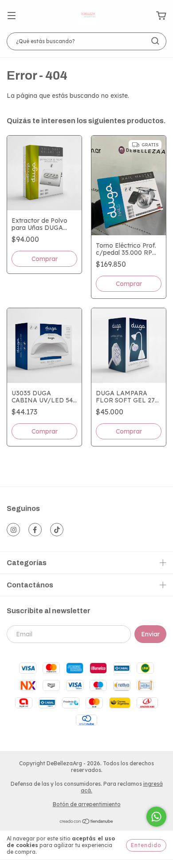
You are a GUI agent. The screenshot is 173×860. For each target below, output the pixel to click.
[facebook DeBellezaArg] (35, 529)
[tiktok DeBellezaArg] (56, 529)
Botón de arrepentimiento (87, 804)
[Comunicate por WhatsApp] (156, 817)
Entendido (146, 845)
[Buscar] (155, 41)
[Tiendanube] (86, 822)
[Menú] (11, 16)
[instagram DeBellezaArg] (13, 529)
